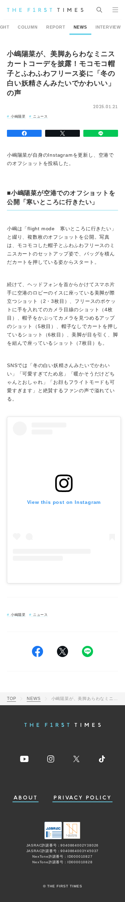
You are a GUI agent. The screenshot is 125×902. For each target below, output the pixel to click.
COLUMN (28, 27)
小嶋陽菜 (18, 116)
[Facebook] (24, 133)
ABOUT (26, 798)
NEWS (80, 27)
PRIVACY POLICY (82, 798)
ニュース (40, 116)
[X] (62, 133)
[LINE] (100, 133)
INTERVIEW (108, 27)
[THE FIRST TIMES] (45, 10)
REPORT (55, 27)
